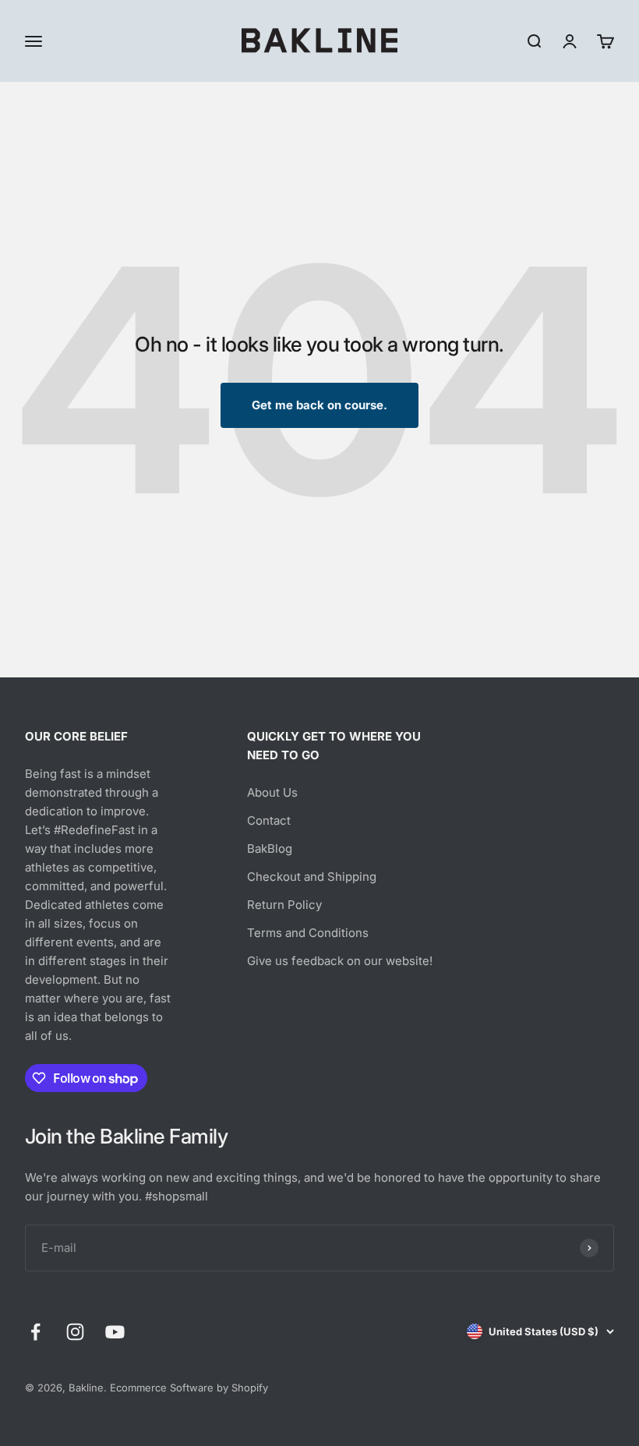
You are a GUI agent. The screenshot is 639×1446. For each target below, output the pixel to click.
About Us (272, 792)
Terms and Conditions (308, 932)
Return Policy (284, 904)
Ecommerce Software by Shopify (189, 1387)
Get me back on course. (319, 405)
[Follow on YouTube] (114, 1331)
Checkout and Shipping (311, 876)
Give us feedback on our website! (339, 960)
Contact (269, 820)
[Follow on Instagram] (75, 1331)
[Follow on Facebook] (35, 1331)
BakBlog (269, 848)
